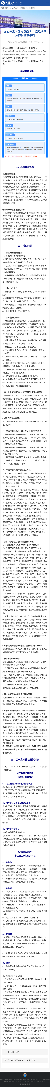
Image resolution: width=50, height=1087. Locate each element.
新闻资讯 (23, 8)
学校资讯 (32, 8)
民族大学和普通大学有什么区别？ (24, 1060)
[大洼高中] (12, 3)
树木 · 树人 (15, 1052)
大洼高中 (15, 8)
